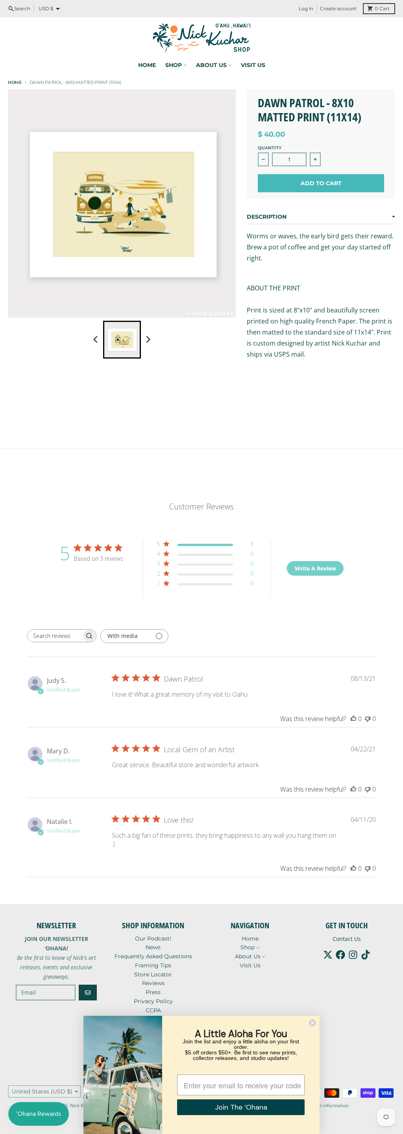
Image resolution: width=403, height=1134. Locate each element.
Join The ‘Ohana (241, 1107)
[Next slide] (147, 340)
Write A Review (315, 568)
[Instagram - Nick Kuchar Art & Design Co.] (353, 954)
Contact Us (347, 939)
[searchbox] (55, 636)
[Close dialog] (312, 1023)
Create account (338, 8)
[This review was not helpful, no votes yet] (367, 718)
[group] (122, 340)
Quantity (269, 148)
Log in (306, 8)
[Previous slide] (96, 340)
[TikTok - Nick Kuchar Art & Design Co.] (365, 954)
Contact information (327, 1105)
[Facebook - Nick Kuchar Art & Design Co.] (340, 954)
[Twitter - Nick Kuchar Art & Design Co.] (328, 954)
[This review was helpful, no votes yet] (353, 718)
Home (15, 82)
